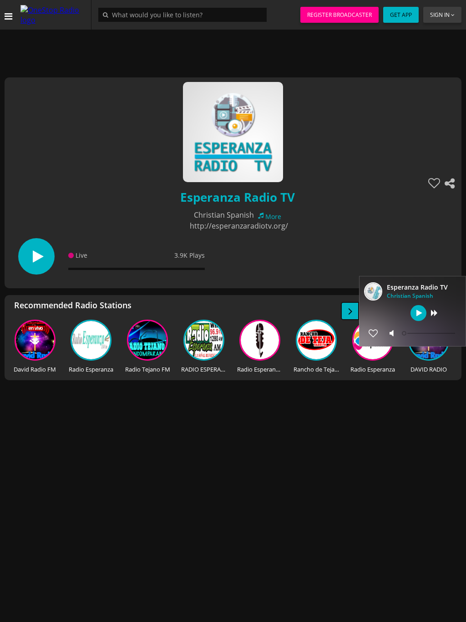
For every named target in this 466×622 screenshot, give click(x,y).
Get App (401, 15)
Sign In (440, 15)
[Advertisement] (233, 50)
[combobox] (185, 14)
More (273, 216)
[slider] (429, 333)
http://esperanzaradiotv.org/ (239, 226)
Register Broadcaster (339, 15)
